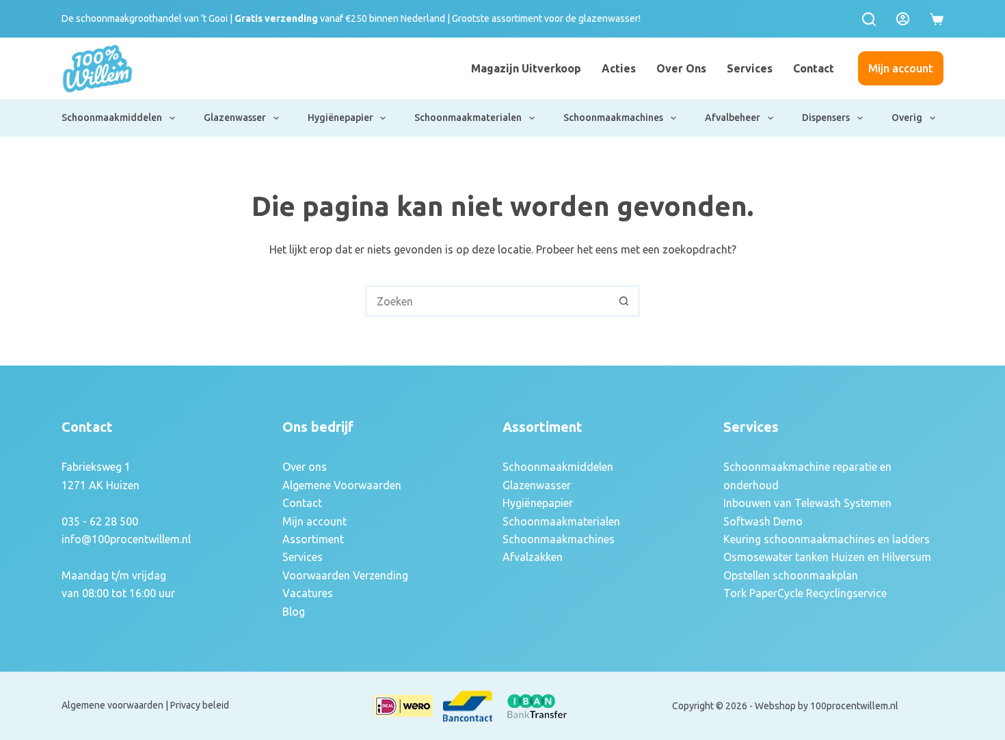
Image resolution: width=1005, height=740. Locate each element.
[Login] (902, 18)
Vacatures (307, 593)
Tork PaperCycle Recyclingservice (805, 593)
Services (750, 68)
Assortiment (313, 539)
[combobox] (487, 301)
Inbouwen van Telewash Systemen (807, 503)
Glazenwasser (235, 117)
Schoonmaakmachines (613, 117)
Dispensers (826, 117)
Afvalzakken (532, 557)
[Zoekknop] (624, 301)
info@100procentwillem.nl (126, 539)
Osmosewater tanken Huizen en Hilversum (827, 557)
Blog (293, 611)
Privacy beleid (199, 705)
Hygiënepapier (340, 117)
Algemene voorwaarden (112, 705)
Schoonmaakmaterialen (468, 117)
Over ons (681, 68)
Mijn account (900, 68)
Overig (907, 117)
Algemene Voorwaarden (341, 485)
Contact (813, 68)
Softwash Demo (763, 521)
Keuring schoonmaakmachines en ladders (826, 539)
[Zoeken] (869, 19)
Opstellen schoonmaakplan (790, 575)
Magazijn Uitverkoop (526, 68)
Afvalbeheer (732, 117)
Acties (619, 68)
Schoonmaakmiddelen (112, 117)
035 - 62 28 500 (100, 521)
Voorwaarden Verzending (345, 575)
